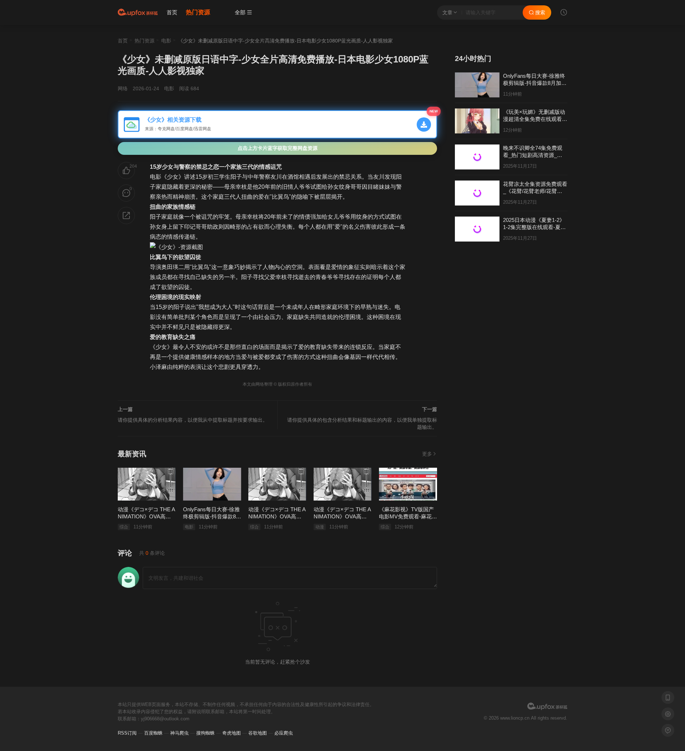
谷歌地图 (257, 733)
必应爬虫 (283, 733)
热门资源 (198, 12)
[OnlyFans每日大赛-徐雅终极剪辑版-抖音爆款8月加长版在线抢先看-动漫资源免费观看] (212, 484)
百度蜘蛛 (153, 733)
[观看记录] (563, 13)
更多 (427, 454)
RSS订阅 (127, 733)
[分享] (126, 215)
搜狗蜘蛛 (205, 733)
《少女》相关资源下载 (172, 120)
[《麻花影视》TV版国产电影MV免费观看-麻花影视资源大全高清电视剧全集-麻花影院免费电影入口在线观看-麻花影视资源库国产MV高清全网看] (408, 484)
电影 (166, 41)
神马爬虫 (179, 733)
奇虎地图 (231, 733)
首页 (172, 12)
